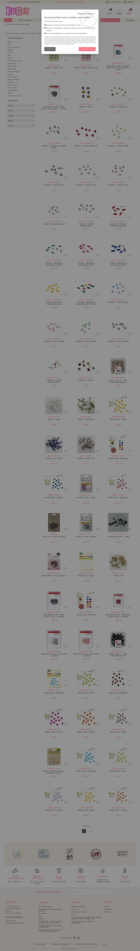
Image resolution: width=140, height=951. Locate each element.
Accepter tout (88, 49)
